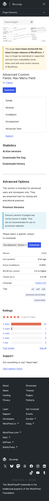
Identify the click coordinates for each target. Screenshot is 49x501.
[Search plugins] (31, 22)
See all (43, 348)
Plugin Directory (10, 12)
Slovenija (13, 459)
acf (33, 289)
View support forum (12, 368)
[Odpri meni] (44, 4)
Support (9, 136)
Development (12, 121)
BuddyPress (10, 447)
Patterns (30, 400)
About (6, 385)
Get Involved (32, 409)
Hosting (6, 395)
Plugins (29, 395)
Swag (30, 423)
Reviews (10, 107)
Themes (30, 390)
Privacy (6, 400)
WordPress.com (12, 432)
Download (9, 90)
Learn (5, 409)
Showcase (31, 385)
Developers (8, 418)
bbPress (8, 442)
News (5, 390)
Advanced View (13, 128)
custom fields (39, 300)
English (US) (40, 283)
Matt (6, 437)
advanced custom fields (35, 295)
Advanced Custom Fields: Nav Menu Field (19, 76)
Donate (31, 418)
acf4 (38, 289)
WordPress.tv (11, 423)
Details (9, 100)
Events (29, 414)
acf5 (43, 289)
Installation (11, 114)
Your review (8, 348)
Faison (9, 82)
